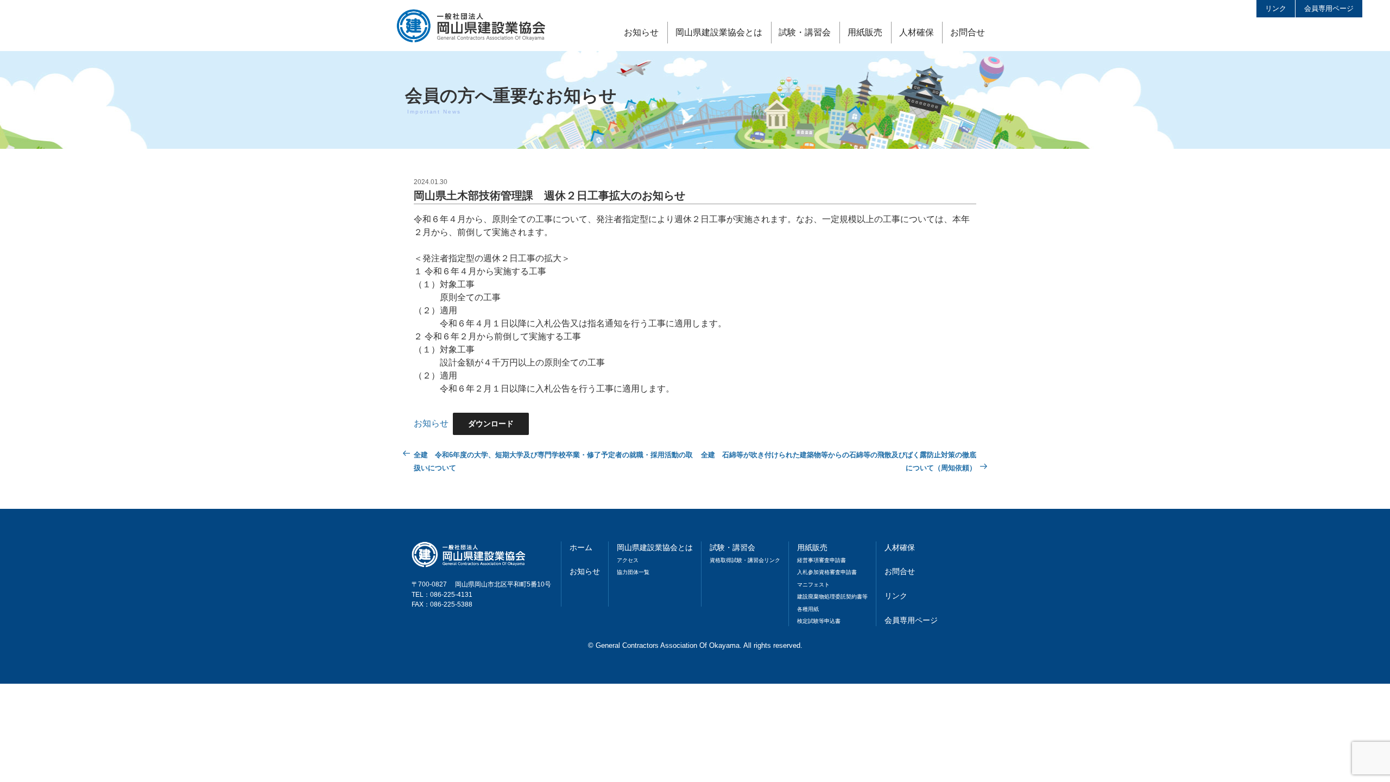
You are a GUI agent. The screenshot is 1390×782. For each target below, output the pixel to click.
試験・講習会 (805, 32)
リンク (1275, 8)
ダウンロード (491, 423)
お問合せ (967, 32)
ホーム (581, 547)
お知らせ (641, 32)
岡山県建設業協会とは (718, 32)
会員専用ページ (1329, 8)
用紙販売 (865, 32)
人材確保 (916, 32)
